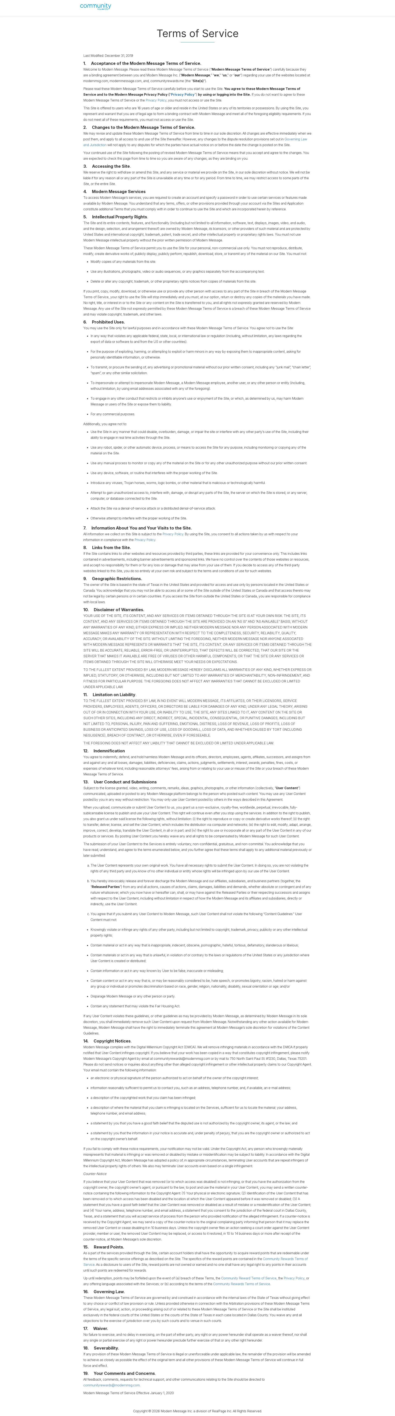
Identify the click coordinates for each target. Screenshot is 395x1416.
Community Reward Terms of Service (248, 1278)
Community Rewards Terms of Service (241, 1284)
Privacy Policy (183, 94)
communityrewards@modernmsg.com (111, 1385)
